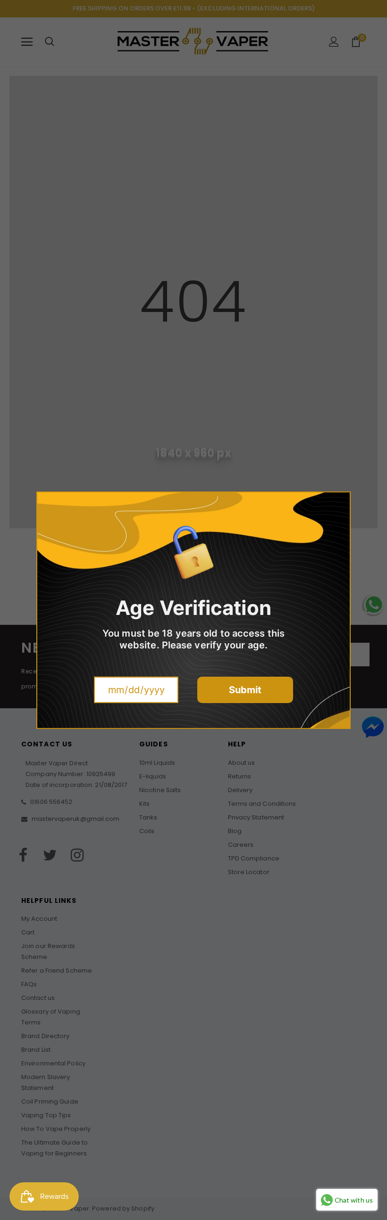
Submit (245, 690)
